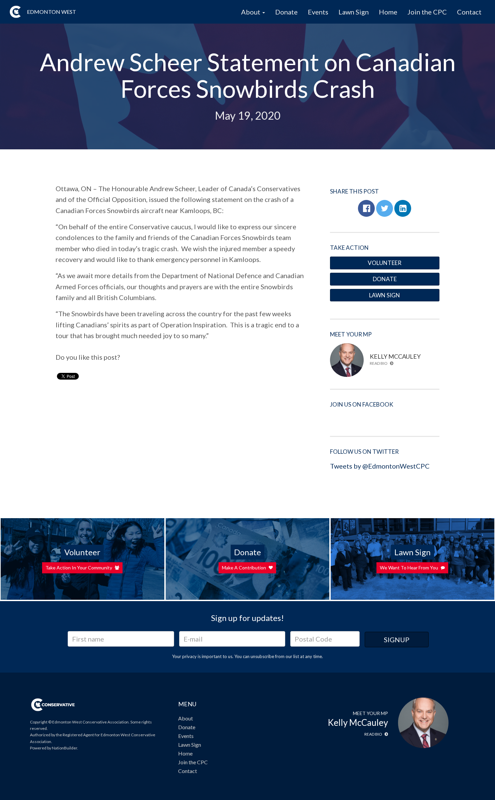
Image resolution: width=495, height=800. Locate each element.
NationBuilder (64, 747)
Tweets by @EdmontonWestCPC (380, 466)
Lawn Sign (353, 12)
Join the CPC (427, 12)
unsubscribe (262, 656)
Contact (469, 12)
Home (388, 12)
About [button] (251, 12)
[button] (366, 208)
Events (318, 12)
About (185, 718)
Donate (286, 12)
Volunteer (384, 262)
